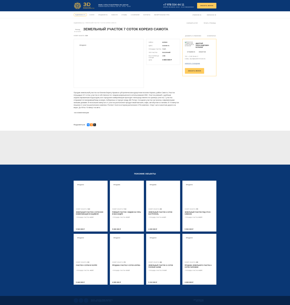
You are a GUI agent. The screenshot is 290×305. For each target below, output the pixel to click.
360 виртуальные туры (161, 15)
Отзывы (124, 15)
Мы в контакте (76, 300)
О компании (135, 15)
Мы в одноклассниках (81, 300)
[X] (94, 124)
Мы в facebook (86, 300)
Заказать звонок (206, 6)
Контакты (146, 15)
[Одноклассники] (91, 124)
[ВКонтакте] (88, 124)
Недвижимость (80, 15)
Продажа (116, 185)
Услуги (91, 15)
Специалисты (103, 15)
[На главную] (84, 6)
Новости (114, 15)
